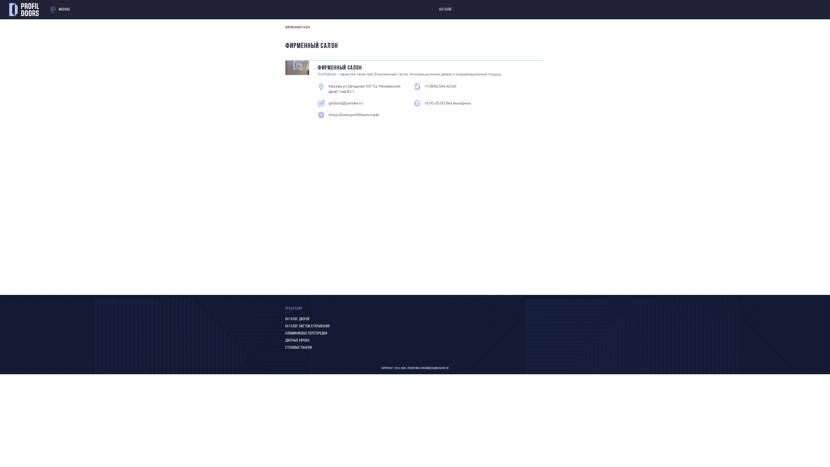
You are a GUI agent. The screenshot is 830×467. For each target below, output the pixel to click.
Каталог (445, 10)
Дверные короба (297, 341)
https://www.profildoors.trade (354, 115)
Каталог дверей (297, 319)
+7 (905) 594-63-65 (440, 86)
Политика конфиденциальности (428, 368)
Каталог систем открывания (307, 326)
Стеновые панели (298, 348)
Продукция (293, 309)
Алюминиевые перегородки (306, 334)
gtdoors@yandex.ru (346, 103)
